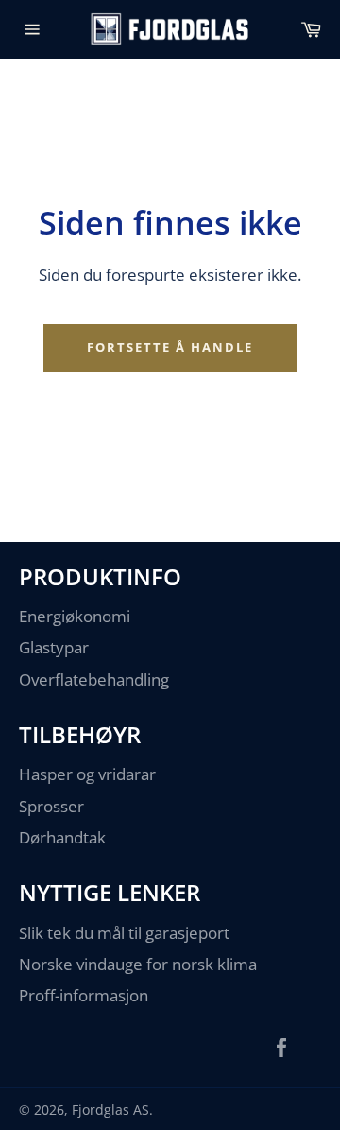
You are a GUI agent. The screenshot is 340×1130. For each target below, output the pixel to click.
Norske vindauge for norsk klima (138, 964)
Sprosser (51, 806)
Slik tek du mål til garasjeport (124, 933)
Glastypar (54, 647)
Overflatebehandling (94, 679)
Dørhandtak (62, 837)
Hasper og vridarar (87, 774)
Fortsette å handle (169, 347)
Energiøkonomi (74, 616)
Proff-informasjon (83, 995)
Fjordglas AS (110, 1110)
